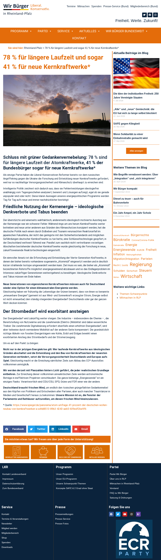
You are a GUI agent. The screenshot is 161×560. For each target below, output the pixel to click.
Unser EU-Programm (66, 479)
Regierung (141, 264)
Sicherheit (132, 270)
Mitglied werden (9, 528)
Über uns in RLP (118, 479)
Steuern (145, 270)
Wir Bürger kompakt (125, 188)
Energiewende (124, 250)
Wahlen (116, 277)
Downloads (7, 547)
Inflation (119, 254)
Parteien (147, 258)
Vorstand (114, 488)
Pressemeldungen (64, 514)
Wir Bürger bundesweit (125, 31)
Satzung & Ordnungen (121, 497)
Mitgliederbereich (10, 533)
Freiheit (151, 250)
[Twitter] (144, 15)
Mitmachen (83, 6)
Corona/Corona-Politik (143, 240)
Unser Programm (64, 474)
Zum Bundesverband (12, 488)
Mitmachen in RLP (130, 297)
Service (63, 31)
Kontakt (79, 38)
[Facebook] (150, 15)
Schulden (119, 270)
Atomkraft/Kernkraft (121, 235)
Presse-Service (62, 519)
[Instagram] (155, 15)
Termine (71, 6)
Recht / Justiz (120, 265)
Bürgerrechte (140, 235)
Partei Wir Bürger (118, 474)
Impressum (8, 479)
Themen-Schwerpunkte (133, 293)
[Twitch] (138, 514)
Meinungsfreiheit (133, 254)
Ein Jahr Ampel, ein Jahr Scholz (132, 213)
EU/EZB (140, 250)
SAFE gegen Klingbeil (126, 123)
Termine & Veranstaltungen (15, 519)
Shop (4, 537)
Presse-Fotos (62, 523)
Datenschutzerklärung (13, 483)
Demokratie (118, 245)
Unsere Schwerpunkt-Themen (71, 483)
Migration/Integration (126, 258)
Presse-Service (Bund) (116, 6)
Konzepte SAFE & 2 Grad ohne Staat (74, 488)
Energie (131, 245)
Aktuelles (87, 31)
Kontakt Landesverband (14, 474)
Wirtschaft (131, 276)
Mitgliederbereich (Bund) (144, 6)
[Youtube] (124, 514)
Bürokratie (121, 240)
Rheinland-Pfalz (33, 48)
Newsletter (7, 523)
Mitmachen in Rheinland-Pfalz (124, 483)
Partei (43, 31)
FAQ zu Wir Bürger (119, 493)
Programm (19, 31)
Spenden (96, 6)
